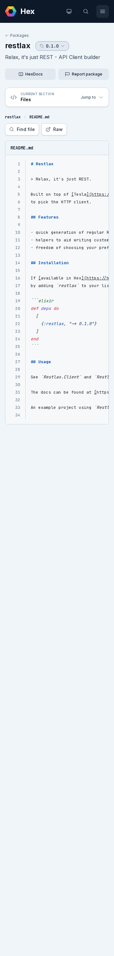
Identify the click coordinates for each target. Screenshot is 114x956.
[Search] (86, 11)
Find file (26, 129)
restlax (17, 45)
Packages (19, 35)
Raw (58, 129)
